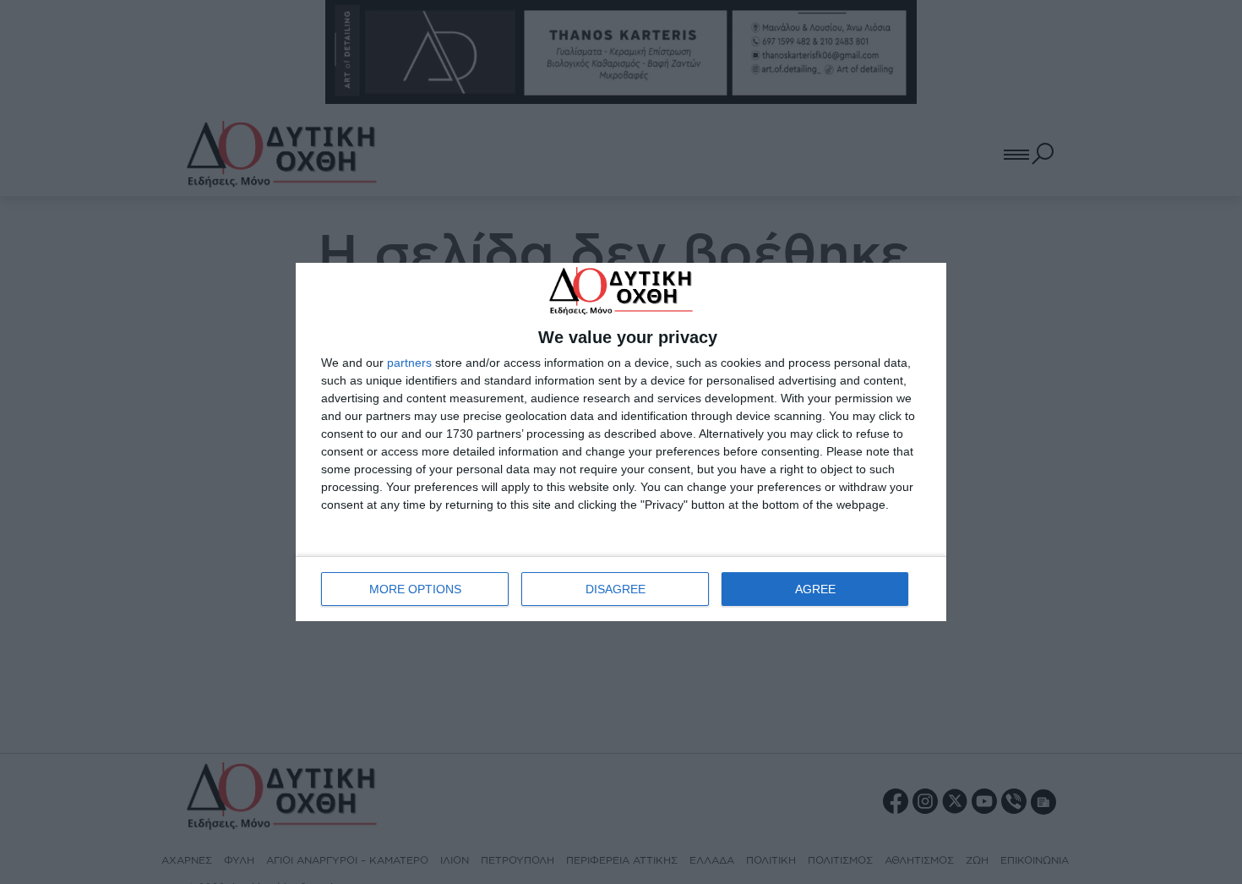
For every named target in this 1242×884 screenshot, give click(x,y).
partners (409, 362)
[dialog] (621, 441)
